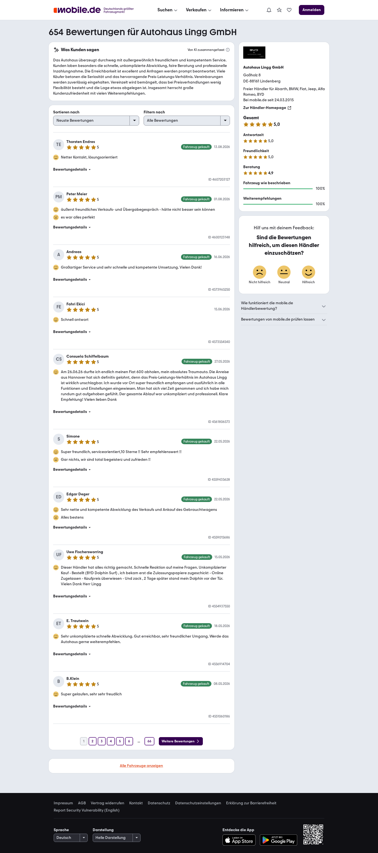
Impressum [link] (63, 803)
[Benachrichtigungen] (268, 10)
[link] (279, 10)
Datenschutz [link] (159, 803)
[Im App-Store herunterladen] (240, 840)
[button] (141, 169)
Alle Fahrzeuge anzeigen (141, 765)
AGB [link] (82, 803)
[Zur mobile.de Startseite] (99, 10)
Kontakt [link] (136, 803)
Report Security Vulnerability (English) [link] (87, 810)
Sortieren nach (66, 112)
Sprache (61, 830)
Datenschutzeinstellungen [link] (198, 803)
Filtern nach (154, 112)
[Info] (228, 50)
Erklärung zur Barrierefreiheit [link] (251, 803)
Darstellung (103, 830)
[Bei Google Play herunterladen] (278, 840)
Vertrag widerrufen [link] (107, 803)
